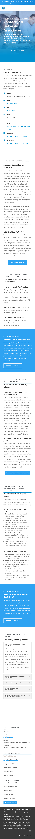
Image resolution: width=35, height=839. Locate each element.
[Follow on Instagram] (22, 836)
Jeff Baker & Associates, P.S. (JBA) (17, 136)
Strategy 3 (6, 814)
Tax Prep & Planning (10, 756)
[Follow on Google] (28, 836)
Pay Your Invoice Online (11, 787)
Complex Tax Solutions (11, 764)
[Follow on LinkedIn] (25, 836)
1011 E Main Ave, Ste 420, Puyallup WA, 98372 (17, 742)
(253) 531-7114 (11, 110)
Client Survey (8, 790)
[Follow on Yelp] (30, 836)
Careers (13, 812)
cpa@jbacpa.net (12, 103)
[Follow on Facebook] (19, 836)
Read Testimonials (9, 798)
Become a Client (17, 50)
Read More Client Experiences (17, 473)
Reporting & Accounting (11, 760)
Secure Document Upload (11, 783)
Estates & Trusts (8, 771)
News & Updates (9, 794)
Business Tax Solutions (11, 767)
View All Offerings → (10, 775)
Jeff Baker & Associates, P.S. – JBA (17, 143)
